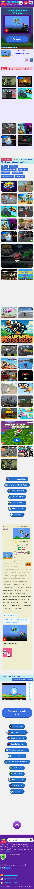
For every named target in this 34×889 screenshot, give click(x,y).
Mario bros (20, 176)
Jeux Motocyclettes (18, 479)
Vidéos (28, 69)
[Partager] (31, 60)
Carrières (14, 166)
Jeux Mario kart (17, 491)
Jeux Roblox (18, 726)
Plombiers (22, 169)
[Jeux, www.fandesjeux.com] (11, 3)
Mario (4, 166)
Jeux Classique (18, 756)
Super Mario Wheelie (10, 883)
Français (7, 868)
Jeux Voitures (17, 497)
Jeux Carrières (17, 509)
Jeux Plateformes (17, 732)
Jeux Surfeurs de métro (17, 762)
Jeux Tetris (17, 785)
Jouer (17, 39)
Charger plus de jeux (17, 712)
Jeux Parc (18, 514)
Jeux (4, 69)
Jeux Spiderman (17, 744)
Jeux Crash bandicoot (17, 750)
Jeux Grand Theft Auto (17, 485)
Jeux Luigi (17, 774)
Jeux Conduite (18, 503)
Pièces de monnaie (8, 169)
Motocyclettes (7, 176)
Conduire (5, 173)
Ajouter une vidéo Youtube (23, 679)
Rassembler (17, 173)
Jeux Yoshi (17, 768)
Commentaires (15, 69)
